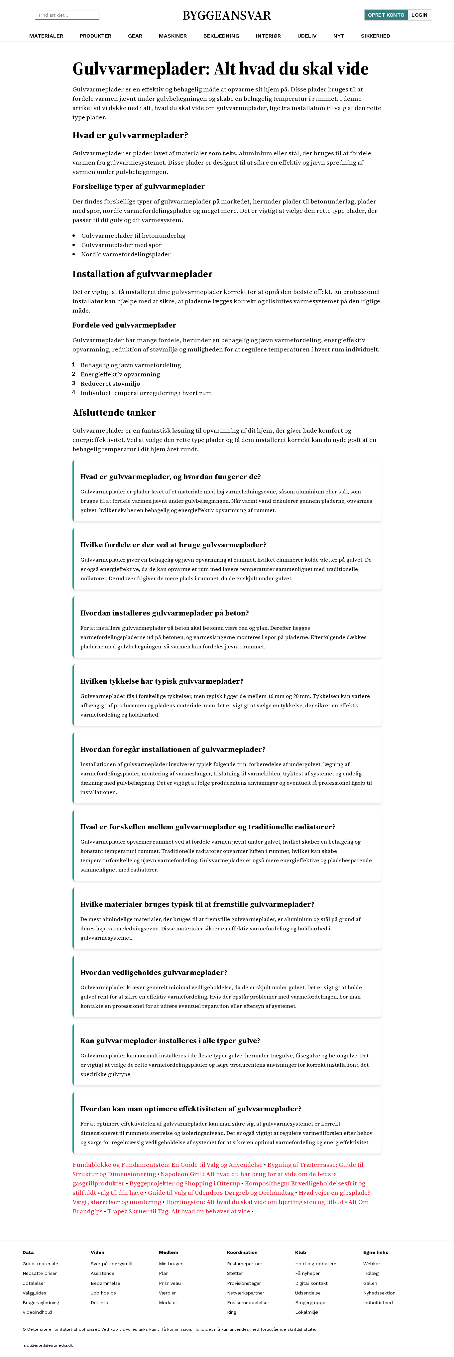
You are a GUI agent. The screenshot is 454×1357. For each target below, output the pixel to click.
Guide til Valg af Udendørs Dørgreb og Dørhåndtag (221, 1192)
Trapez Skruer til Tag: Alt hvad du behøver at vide (178, 1211)
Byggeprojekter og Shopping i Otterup (184, 1183)
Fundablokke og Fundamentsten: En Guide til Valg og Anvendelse (167, 1164)
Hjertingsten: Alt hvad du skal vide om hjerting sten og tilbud (255, 1201)
